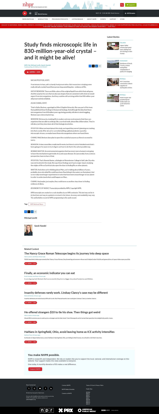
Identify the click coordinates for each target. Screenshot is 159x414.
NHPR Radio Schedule (68, 389)
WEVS (88, 404)
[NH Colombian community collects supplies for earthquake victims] (113, 82)
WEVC (88, 393)
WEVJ (87, 398)
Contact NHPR (66, 385)
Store (122, 19)
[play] (24, 13)
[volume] (30, 13)
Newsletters (43, 19)
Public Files (89, 389)
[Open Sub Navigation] (35, 19)
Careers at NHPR (67, 393)
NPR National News (36, 204)
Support (131, 5)
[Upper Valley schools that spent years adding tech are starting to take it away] (113, 46)
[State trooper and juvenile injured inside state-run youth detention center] (113, 98)
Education (123, 43)
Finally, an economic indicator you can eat (49, 273)
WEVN (88, 399)
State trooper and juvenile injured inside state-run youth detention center (125, 101)
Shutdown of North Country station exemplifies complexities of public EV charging (126, 67)
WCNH (88, 392)
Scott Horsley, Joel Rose (31, 276)
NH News (123, 79)
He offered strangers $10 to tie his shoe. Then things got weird (62, 312)
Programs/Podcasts (60, 19)
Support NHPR (35, 369)
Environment (123, 61)
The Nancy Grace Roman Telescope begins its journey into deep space (66, 253)
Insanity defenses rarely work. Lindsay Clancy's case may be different (66, 293)
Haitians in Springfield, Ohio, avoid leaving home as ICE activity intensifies (69, 332)
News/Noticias (28, 19)
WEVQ (88, 402)
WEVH (88, 396)
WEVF (88, 395)
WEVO (88, 401)
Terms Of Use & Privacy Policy (94, 385)
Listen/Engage (77, 19)
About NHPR (91, 19)
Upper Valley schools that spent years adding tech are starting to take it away (126, 49)
